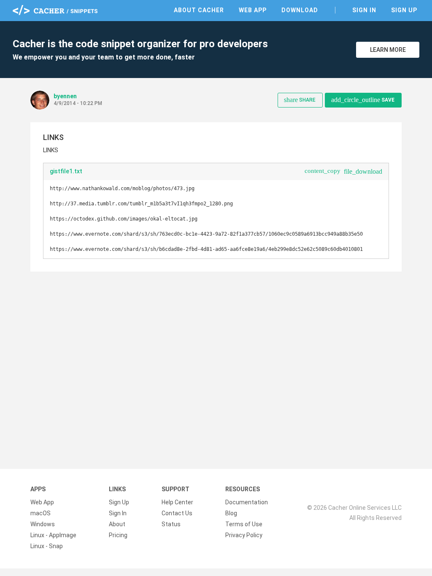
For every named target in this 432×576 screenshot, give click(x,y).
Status (171, 524)
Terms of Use (243, 524)
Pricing (118, 535)
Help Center (177, 502)
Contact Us (177, 513)
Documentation (246, 502)
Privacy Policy (243, 535)
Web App (253, 10)
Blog (231, 513)
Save (362, 99)
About (117, 524)
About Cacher (199, 10)
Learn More (388, 49)
